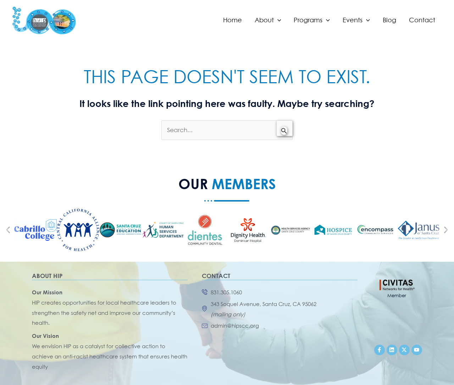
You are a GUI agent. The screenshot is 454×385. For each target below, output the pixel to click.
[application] (277, 20)
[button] (8, 230)
